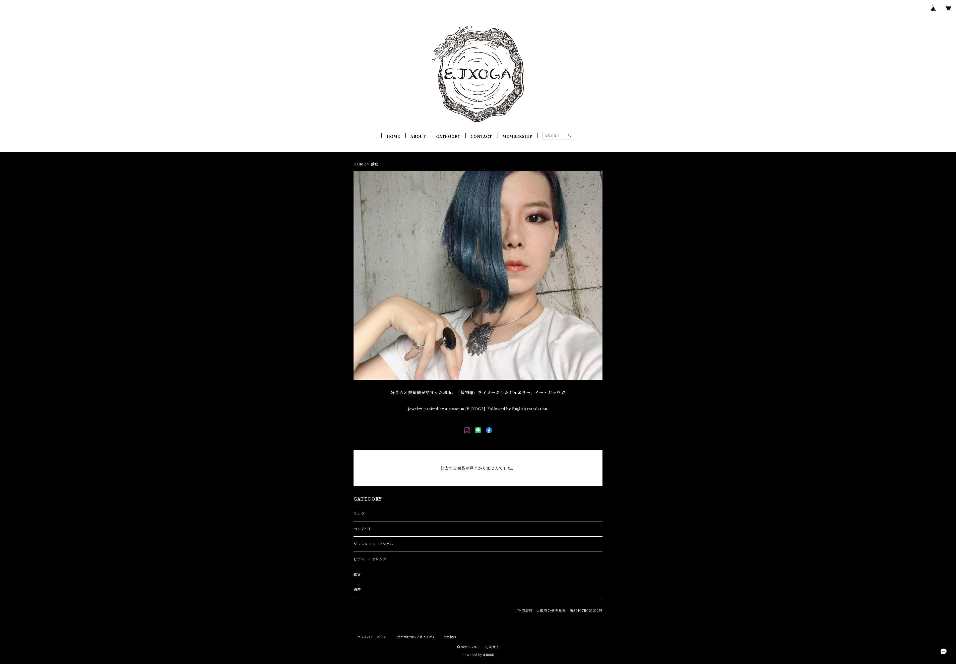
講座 (357, 589)
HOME (393, 136)
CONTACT (481, 136)
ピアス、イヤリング (370, 559)
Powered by (472, 655)
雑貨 (357, 574)
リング (359, 513)
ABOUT (418, 136)
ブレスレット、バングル (374, 544)
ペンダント (363, 529)
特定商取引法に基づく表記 (416, 637)
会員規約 (450, 637)
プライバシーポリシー (373, 637)
